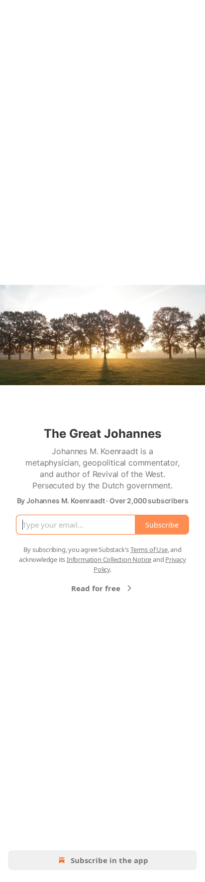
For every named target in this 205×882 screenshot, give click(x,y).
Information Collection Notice (109, 559)
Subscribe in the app (109, 860)
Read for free (95, 588)
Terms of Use (149, 549)
